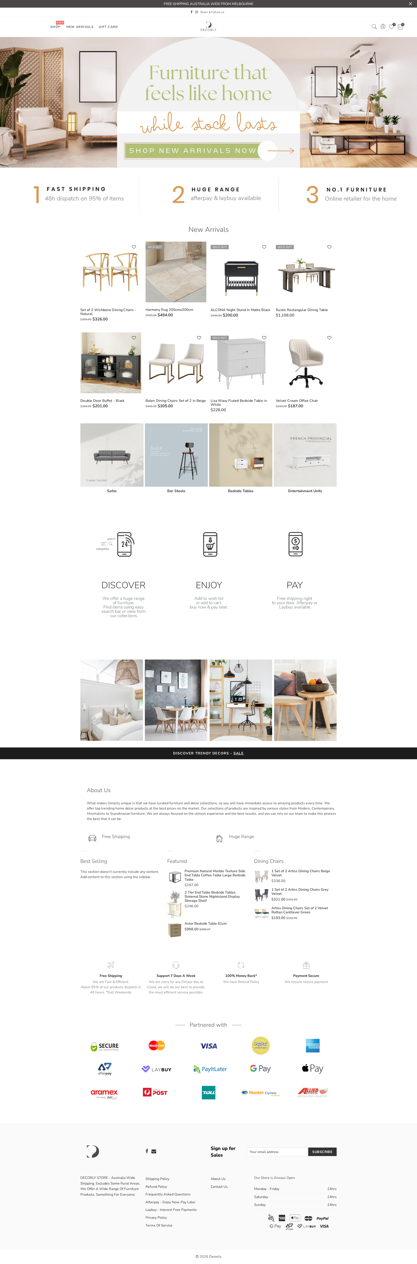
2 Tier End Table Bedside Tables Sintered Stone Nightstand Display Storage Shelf (212, 896)
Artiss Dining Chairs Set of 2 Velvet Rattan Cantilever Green (299, 910)
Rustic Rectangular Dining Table (302, 310)
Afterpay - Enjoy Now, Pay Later (170, 1202)
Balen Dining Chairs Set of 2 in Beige (176, 401)
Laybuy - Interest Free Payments (171, 1209)
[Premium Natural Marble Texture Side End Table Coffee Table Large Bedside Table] (174, 878)
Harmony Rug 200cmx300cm (169, 310)
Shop (56, 25)
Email (153, 1151)
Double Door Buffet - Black (102, 401)
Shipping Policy (157, 1178)
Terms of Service (159, 1225)
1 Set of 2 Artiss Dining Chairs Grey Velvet (299, 891)
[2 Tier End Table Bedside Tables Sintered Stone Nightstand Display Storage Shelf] (174, 904)
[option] (123, 570)
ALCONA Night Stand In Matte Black (240, 310)
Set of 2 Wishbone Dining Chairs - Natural (108, 312)
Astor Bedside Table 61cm (206, 923)
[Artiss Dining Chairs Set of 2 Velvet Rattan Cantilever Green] (261, 913)
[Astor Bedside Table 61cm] (174, 930)
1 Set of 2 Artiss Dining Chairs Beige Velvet (300, 873)
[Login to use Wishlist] (134, 247)
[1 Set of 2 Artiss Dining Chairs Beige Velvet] (261, 876)
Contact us (219, 1186)
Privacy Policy (156, 1217)
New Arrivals (80, 27)
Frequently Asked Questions (168, 1194)
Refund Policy (156, 1186)
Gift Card (108, 27)
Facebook (147, 1151)
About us (218, 1178)
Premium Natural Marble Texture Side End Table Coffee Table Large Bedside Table (215, 875)
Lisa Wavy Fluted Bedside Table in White (239, 403)
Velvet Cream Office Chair (297, 401)
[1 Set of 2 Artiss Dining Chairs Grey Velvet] (261, 895)
